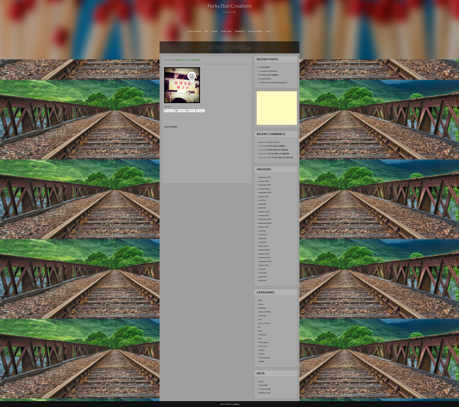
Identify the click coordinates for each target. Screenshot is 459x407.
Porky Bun (195, 60)
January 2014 (264, 254)
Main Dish (262, 335)
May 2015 (262, 208)
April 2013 (263, 280)
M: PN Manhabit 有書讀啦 (268, 75)
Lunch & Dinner (264, 323)
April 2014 (263, 242)
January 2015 (264, 215)
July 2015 (262, 200)
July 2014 (262, 231)
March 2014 (263, 246)
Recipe (215, 31)
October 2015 (264, 189)
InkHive (236, 404)
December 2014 (265, 219)
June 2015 (263, 204)
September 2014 (265, 223)
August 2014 (264, 227)
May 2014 (262, 238)
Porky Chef (226, 31)
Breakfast (262, 308)
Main (260, 331)
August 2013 (264, 265)
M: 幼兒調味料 (264, 67)
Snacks (261, 354)
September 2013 (265, 261)
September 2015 (265, 192)
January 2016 (264, 181)
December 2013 (265, 257)
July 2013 (262, 269)
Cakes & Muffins (265, 312)
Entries (263, 385)
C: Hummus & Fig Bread (268, 71)
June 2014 (263, 235)
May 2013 (262, 277)
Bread (261, 304)
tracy (261, 142)
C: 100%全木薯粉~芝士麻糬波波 (276, 150)
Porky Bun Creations (230, 6)
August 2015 (264, 196)
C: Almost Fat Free (272, 142)
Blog (268, 31)
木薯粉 (261, 361)
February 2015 (264, 212)
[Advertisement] (277, 108)
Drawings (240, 31)
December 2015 (265, 185)
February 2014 (264, 250)
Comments (264, 389)
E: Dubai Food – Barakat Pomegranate (273, 82)
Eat (206, 31)
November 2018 (265, 177)
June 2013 (263, 273)
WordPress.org (264, 393)
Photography (194, 31)
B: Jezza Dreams (265, 79)
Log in (261, 381)
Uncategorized (255, 31)
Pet (260, 338)
